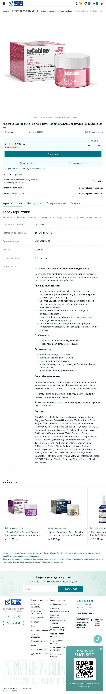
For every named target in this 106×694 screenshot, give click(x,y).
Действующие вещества (37, 635)
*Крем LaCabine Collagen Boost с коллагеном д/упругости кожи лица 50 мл (23, 535)
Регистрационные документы (58, 648)
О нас (33, 645)
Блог (33, 626)
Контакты (35, 622)
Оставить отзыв (96, 132)
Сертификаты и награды (57, 655)
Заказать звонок (84, 604)
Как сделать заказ (39, 649)
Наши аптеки (37, 617)
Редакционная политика (56, 641)
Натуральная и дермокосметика (50, 11)
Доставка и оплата (39, 653)
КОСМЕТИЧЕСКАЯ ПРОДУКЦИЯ (23, 11)
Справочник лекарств (40, 630)
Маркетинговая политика (57, 635)
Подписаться (70, 588)
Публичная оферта (58, 604)
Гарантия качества (58, 600)
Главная (6, 11)
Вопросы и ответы (39, 600)
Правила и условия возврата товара (58, 628)
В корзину (53, 154)
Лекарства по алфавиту (37, 605)
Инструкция (34, 203)
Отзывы (75, 203)
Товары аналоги (56, 203)
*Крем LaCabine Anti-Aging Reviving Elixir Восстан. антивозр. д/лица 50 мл (65, 535)
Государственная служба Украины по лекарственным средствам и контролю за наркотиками (83, 622)
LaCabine (69, 11)
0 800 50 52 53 (85, 600)
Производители (38, 641)
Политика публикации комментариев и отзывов (57, 619)
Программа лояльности (36, 612)
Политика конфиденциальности (59, 609)
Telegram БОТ (13, 623)
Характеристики (12, 203)
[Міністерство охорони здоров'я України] (97, 622)
